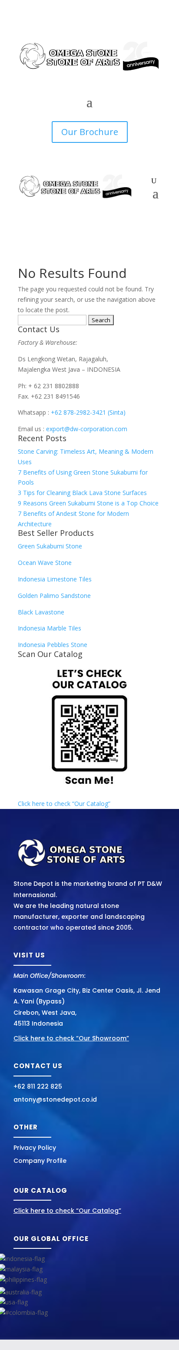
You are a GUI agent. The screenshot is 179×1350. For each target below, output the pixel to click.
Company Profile (39, 1160)
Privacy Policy (34, 1147)
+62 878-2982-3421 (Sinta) (88, 412)
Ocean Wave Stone (45, 562)
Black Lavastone (41, 612)
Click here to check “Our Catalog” (64, 803)
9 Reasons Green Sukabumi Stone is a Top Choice (88, 503)
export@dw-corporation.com (86, 429)
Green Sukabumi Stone (50, 546)
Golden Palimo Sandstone (54, 595)
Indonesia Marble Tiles (49, 628)
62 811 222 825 (39, 1086)
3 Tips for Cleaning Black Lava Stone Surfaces (82, 493)
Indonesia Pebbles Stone (52, 644)
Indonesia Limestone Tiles (55, 579)
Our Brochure (89, 132)
